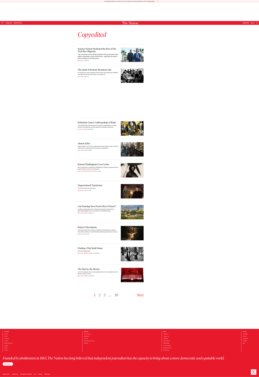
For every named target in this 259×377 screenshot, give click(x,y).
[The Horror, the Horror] (132, 275)
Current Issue (87, 334)
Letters (6, 350)
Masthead (86, 336)
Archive (86, 338)
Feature (85, 213)
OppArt (86, 276)
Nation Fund (47, 374)
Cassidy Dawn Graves (88, 129)
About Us (165, 334)
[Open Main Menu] (2, 23)
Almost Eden (84, 143)
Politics (6, 334)
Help (35, 374)
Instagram (245, 338)
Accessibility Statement (26, 374)
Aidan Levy (86, 76)
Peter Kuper (91, 276)
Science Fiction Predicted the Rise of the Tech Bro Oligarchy (97, 50)
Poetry (6, 347)
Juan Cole (86, 60)
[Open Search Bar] (257, 23)
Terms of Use (15, 374)
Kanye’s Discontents (87, 227)
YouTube (245, 341)
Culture (6, 341)
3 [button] (104, 295)
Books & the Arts (88, 171)
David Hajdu (86, 234)
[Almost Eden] (132, 149)
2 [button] (99, 295)
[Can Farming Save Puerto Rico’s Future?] (132, 212)
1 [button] (94, 295)
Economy (6, 338)
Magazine (9, 23)
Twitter (245, 336)
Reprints (86, 343)
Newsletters (18, 23)
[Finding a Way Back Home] (132, 254)
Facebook (245, 334)
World (5, 336)
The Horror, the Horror (89, 269)
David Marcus (96, 253)
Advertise (165, 338)
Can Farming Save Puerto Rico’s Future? (97, 206)
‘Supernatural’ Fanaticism (90, 185)
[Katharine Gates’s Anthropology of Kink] (132, 128)
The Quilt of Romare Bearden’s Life (94, 69)
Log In (253, 23)
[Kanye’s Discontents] (132, 233)
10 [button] (116, 295)
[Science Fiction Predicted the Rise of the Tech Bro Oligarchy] (132, 55)
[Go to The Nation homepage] (130, 23)
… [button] (110, 295)
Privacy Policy (150, 1)
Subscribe (245, 23)
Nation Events (166, 341)
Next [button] (140, 295)
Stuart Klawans (88, 150)
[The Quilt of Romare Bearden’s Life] (132, 76)
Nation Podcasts (167, 347)
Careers (40, 374)
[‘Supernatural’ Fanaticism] (132, 191)
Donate (8, 364)
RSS (244, 343)
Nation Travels (167, 345)
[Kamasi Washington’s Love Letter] (132, 170)
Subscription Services (89, 341)
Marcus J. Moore (97, 171)
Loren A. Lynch (87, 190)
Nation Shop (166, 343)
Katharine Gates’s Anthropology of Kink (97, 122)
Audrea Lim (91, 213)
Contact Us (166, 336)
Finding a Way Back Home (90, 248)
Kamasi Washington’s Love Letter (93, 164)
